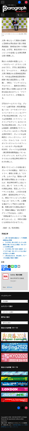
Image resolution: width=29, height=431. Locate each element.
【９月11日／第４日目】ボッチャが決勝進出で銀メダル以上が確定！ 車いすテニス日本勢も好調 (14, 245)
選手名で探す (5, 317)
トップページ (14, 426)
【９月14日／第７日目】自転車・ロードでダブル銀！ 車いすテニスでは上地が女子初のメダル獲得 (15, 251)
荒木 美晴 (19, 275)
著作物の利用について (19, 425)
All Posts (9, 287)
